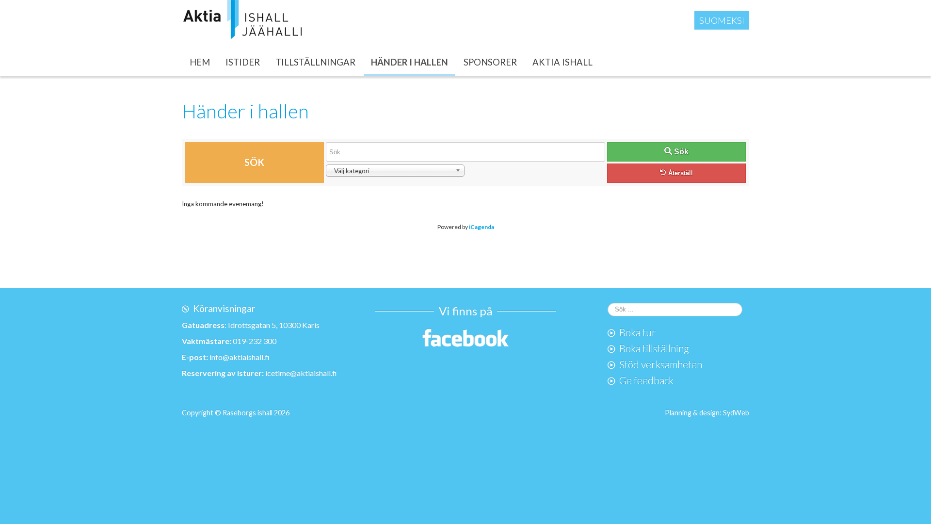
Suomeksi (721, 20)
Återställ (679, 173)
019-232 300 (254, 340)
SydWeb (736, 413)
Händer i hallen (409, 62)
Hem (200, 62)
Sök (680, 151)
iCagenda (481, 226)
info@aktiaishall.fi (239, 356)
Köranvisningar (224, 308)
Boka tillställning (654, 348)
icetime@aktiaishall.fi (301, 372)
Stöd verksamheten (660, 364)
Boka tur (637, 332)
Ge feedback (646, 380)
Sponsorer (490, 62)
